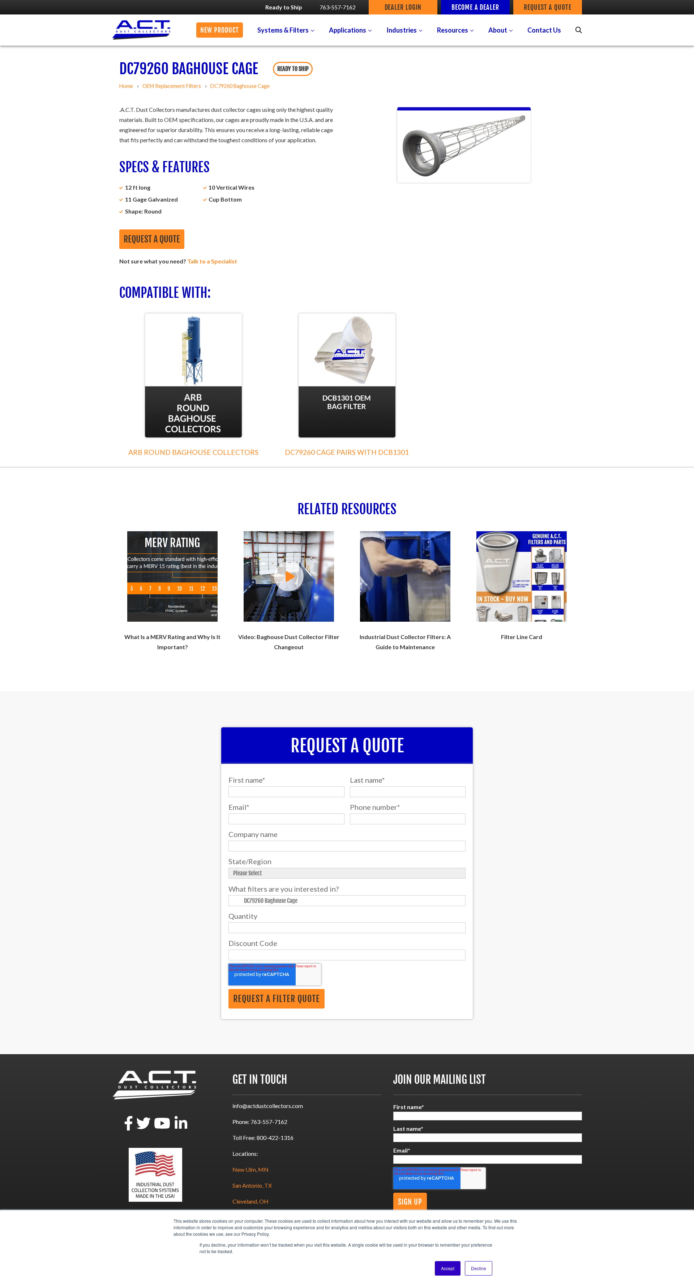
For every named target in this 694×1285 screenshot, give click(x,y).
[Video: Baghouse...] (289, 576)
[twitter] (143, 1128)
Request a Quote (152, 239)
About (497, 30)
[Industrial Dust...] (405, 576)
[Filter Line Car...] (521, 576)
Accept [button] (447, 1268)
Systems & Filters (283, 30)
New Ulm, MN (250, 1169)
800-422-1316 (275, 1137)
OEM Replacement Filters (171, 86)
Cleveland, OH (250, 1201)
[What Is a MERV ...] (172, 576)
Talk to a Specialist (212, 261)
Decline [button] (478, 1268)
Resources (452, 30)
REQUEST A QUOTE (547, 7)
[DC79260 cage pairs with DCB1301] (347, 375)
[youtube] (162, 1128)
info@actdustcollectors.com (267, 1105)
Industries (401, 30)
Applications (347, 30)
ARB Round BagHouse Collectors (193, 452)
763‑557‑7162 (338, 7)
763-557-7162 (268, 1121)
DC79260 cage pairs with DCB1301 (347, 452)
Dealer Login (403, 7)
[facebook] (128, 1128)
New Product (219, 30)
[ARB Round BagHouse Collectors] (193, 375)
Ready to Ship (283, 7)
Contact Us (544, 30)
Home (126, 86)
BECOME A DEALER (475, 7)
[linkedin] (181, 1128)
